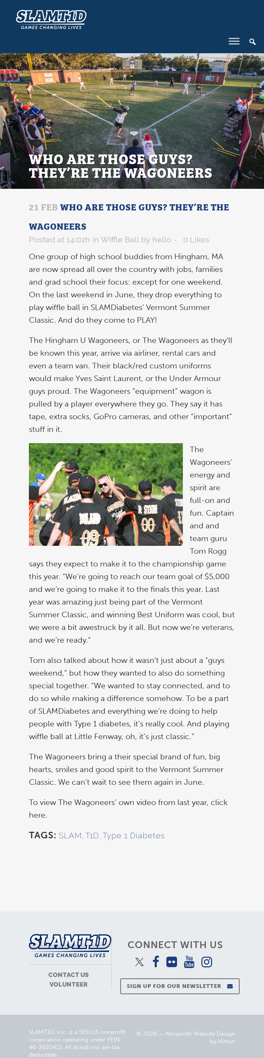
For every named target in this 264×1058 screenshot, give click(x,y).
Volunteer (69, 984)
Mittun (226, 1041)
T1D (92, 835)
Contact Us (68, 974)
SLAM (70, 835)
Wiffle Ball (120, 239)
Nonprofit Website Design (200, 1033)
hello (162, 239)
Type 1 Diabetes (134, 835)
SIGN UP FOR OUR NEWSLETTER (174, 986)
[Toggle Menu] (234, 41)
